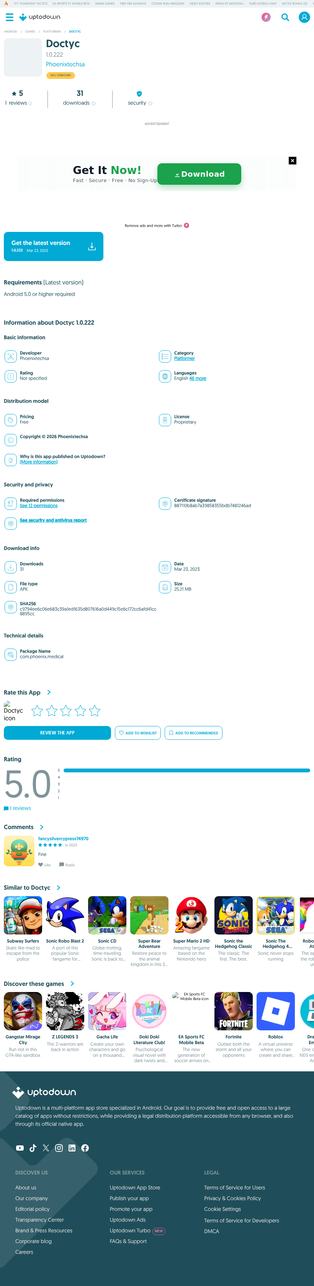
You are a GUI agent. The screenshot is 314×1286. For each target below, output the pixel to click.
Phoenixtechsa (65, 64)
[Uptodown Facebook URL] (85, 1148)
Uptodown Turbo (136, 1230)
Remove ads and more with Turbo (153, 225)
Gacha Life (107, 1037)
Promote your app (131, 1209)
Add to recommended (196, 733)
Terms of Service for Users (234, 1187)
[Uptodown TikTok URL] (33, 1148)
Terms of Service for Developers (241, 1220)
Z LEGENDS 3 (65, 1037)
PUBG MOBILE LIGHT (263, 4)
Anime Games (104, 4)
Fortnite (234, 1037)
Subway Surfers (23, 941)
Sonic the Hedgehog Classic (233, 943)
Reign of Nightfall (230, 4)
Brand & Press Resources (43, 1230)
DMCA (211, 1231)
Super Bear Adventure (149, 943)
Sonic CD (107, 941)
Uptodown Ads (128, 1219)
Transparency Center (39, 1219)
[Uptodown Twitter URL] (46, 1148)
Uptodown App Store (135, 1187)
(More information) (38, 462)
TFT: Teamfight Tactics (30, 4)
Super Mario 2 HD (191, 941)
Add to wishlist (141, 733)
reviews (16, 103)
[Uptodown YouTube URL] (20, 1148)
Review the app (57, 733)
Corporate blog (33, 1241)
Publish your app (129, 1198)
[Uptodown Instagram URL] (59, 1148)
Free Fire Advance (133, 4)
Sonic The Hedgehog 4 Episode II (276, 946)
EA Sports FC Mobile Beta (71, 4)
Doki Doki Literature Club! (149, 1039)
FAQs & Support (128, 1241)
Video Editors (200, 4)
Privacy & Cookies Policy (232, 1198)
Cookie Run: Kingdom (167, 4)
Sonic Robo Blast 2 (65, 941)
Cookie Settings (222, 1209)
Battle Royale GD (294, 4)
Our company (31, 1198)
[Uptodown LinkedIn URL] (72, 1148)
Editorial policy (32, 1209)
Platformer (184, 358)
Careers (24, 1251)
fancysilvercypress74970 (63, 839)
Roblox (275, 1037)
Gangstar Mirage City (23, 1039)
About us (25, 1187)
